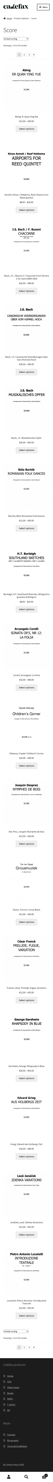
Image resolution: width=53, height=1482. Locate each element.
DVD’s (10, 1398)
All (8, 1410)
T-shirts (11, 1404)
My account (13, 1440)
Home (9, 18)
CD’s (9, 1381)
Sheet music (13, 1387)
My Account (9, 1477)
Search (26, 1477)
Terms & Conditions (17, 1446)
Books (10, 1393)
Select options (26, 128)
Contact (11, 1434)
